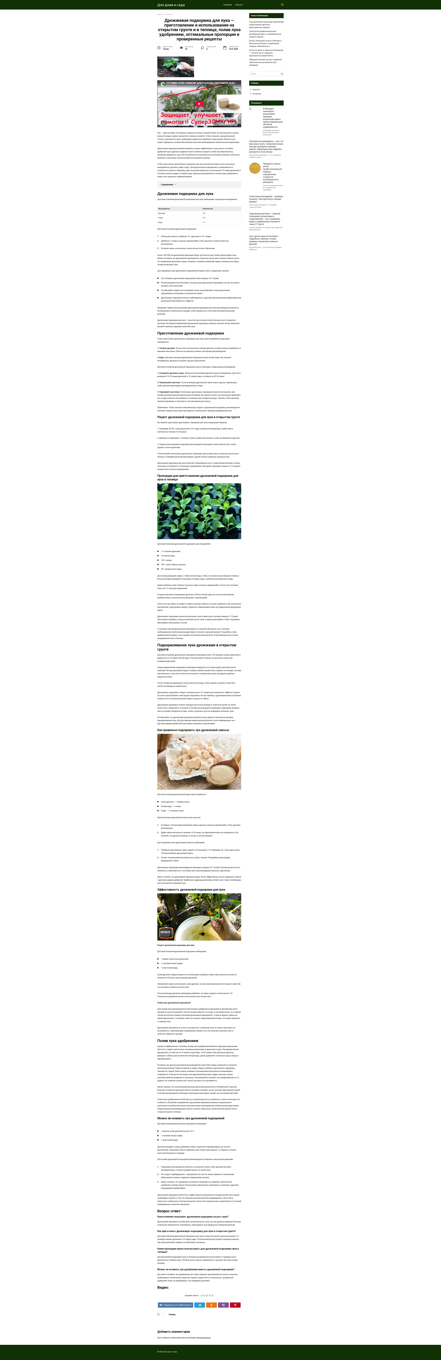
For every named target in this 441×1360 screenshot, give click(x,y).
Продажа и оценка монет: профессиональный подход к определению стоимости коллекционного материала (272, 173)
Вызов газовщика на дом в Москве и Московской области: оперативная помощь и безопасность (265, 43)
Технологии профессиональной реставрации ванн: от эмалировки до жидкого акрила (265, 34)
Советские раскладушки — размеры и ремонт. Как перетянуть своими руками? (266, 199)
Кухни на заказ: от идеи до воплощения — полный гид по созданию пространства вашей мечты (266, 53)
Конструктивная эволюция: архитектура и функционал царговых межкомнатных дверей (266, 24)
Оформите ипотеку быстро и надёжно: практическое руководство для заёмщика (265, 62)
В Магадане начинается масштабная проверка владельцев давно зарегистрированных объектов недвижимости (273, 118)
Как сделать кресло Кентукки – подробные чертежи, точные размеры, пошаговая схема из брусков (264, 240)
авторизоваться (203, 1338)
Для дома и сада (171, 5)
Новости (238, 5)
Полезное (227, 5)
